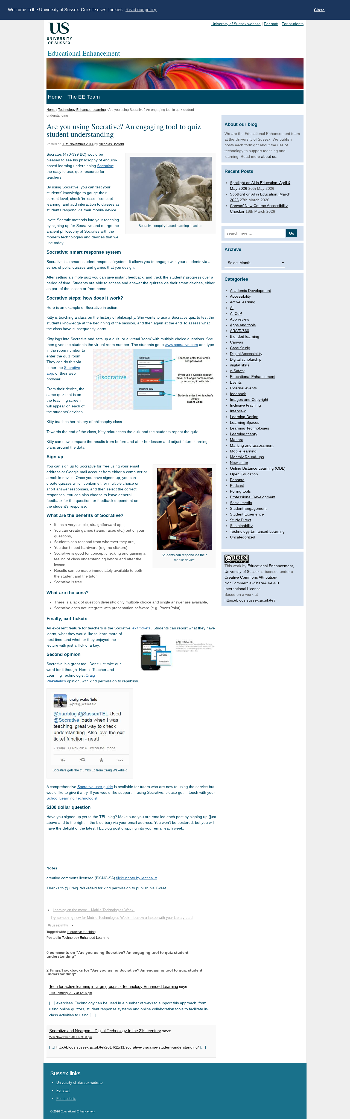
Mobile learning (243, 451)
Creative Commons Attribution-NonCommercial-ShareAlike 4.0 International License (251, 583)
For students (293, 24)
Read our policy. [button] (141, 9)
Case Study (240, 348)
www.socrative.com (181, 344)
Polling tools (240, 491)
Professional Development (252, 497)
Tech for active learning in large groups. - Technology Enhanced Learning (113, 986)
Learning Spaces (244, 422)
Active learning (242, 302)
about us (268, 156)
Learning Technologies (249, 428)
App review (239, 319)
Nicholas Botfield (111, 144)
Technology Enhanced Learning (82, 110)
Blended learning (244, 336)
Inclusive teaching (245, 405)
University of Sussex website (236, 24)
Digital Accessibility (246, 353)
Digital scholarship (245, 359)
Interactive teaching (81, 932)
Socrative (105, 166)
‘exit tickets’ (141, 628)
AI (232, 308)
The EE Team (84, 97)
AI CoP (236, 313)
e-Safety (237, 371)
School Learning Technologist (71, 798)
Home (55, 97)
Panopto (237, 480)
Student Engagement (248, 508)
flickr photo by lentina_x (136, 878)
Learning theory (243, 434)
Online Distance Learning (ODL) (257, 468)
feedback (238, 394)
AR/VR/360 (239, 330)
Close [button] (319, 10)
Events (236, 382)
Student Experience (247, 514)
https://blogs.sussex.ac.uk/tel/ (249, 600)
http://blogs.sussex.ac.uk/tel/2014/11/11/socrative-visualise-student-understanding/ (127, 1047)
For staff (271, 24)
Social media (241, 503)
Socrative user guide (95, 787)
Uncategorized (242, 537)
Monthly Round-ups (247, 457)
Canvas (236, 342)
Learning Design (244, 417)
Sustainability (241, 525)
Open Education (244, 474)
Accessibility (240, 296)
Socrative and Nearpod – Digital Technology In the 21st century (105, 1030)
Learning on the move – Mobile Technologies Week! (94, 910)
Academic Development (250, 290)
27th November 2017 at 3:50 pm (70, 1037)
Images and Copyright (249, 399)
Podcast (237, 485)
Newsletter (239, 462)
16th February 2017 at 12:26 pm (70, 992)
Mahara (236, 439)
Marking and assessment (251, 445)
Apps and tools (243, 325)
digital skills (239, 365)
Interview (238, 411)
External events (243, 388)
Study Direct (240, 520)
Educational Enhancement (252, 376)
